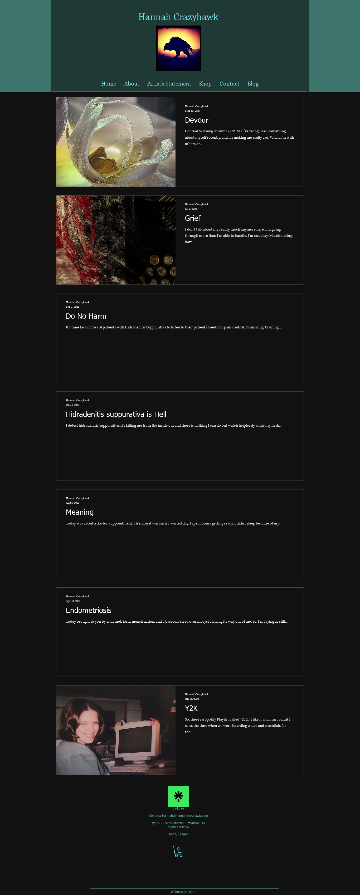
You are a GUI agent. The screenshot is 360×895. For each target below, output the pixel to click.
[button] (178, 851)
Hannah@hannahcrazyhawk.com (185, 816)
